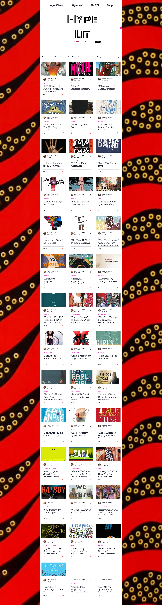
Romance (46, 429)
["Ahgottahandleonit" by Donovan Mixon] (53, 146)
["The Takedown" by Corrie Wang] (108, 184)
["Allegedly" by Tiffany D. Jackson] (108, 261)
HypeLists (46, 83)
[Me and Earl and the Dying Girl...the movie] (81, 377)
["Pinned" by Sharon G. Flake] (53, 338)
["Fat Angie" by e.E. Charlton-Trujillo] (53, 415)
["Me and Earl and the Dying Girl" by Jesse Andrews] (81, 454)
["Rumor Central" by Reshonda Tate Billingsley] (81, 300)
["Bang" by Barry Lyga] (108, 146)
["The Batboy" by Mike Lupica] (53, 492)
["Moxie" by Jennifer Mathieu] (81, 69)
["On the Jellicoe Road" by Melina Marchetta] (108, 377)
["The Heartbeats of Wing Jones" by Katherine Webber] (108, 223)
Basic (99, 237)
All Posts (44, 57)
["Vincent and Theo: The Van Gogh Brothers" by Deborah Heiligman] (53, 107)
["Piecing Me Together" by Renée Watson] (81, 261)
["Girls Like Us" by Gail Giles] (108, 338)
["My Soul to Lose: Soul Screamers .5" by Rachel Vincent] (53, 531)
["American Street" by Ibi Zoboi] (53, 223)
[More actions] (64, 79)
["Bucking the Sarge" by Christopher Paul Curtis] (81, 569)
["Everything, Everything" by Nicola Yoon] (81, 531)
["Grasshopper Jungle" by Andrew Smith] (53, 454)
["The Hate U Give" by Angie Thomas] (81, 223)
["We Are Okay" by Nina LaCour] (81, 184)
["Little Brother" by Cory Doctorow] (81, 338)
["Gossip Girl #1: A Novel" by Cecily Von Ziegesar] (108, 454)
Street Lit (54, 57)
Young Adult (74, 83)
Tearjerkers (71, 57)
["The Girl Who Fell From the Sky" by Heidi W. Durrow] (53, 300)
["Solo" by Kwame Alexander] (81, 146)
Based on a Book (75, 391)
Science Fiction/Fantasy (49, 468)
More (108, 57)
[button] (120, 27)
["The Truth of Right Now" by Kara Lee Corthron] (108, 107)
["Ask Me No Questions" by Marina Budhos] (108, 569)
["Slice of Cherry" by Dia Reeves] (81, 415)
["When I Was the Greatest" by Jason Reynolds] (108, 531)
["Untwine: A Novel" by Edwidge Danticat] (53, 569)
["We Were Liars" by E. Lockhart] (81, 492)
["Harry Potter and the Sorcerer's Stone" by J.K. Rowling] (108, 492)
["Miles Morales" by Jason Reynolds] (108, 69)
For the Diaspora (97, 57)
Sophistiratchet (83, 57)
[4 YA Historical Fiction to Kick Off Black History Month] (53, 69)
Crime (62, 57)
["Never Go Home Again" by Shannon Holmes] (53, 377)
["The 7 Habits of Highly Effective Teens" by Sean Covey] (108, 415)
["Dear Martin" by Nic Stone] (53, 184)
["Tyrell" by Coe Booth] (81, 107)
